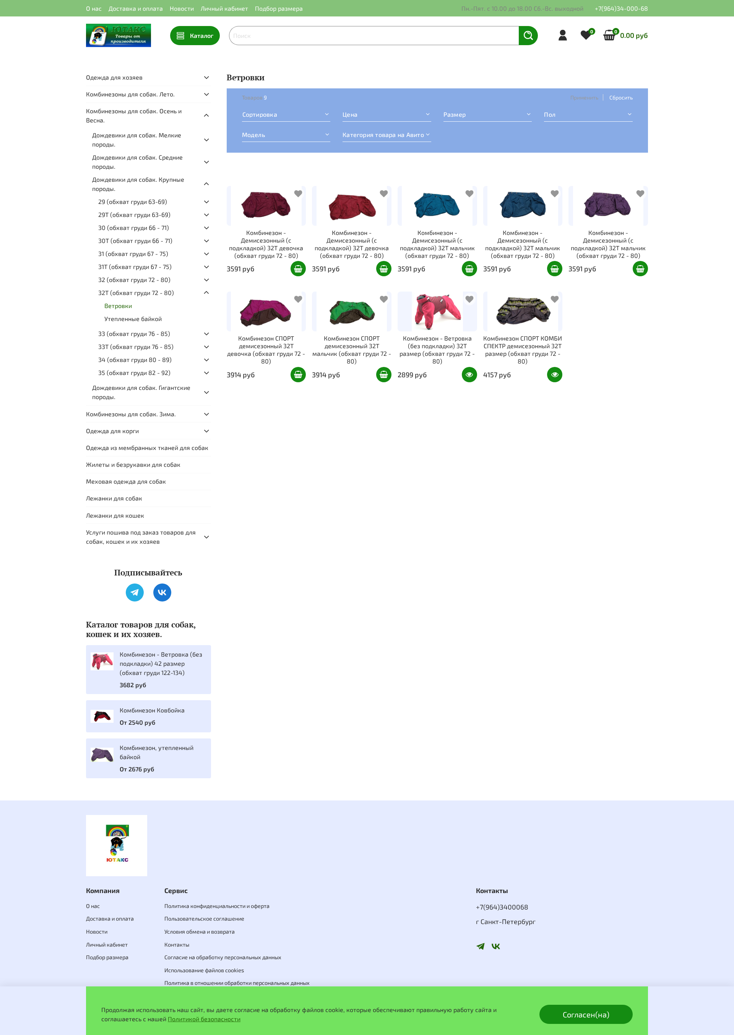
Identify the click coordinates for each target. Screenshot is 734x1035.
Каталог (201, 35)
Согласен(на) (586, 1014)
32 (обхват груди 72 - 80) (134, 279)
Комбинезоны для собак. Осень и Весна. (134, 115)
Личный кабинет (224, 8)
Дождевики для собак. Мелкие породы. (136, 139)
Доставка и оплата (136, 8)
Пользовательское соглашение (204, 918)
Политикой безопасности (204, 1018)
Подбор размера (279, 8)
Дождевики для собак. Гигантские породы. (141, 392)
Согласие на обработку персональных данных (222, 957)
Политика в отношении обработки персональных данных (237, 983)
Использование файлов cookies (204, 970)
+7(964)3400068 (502, 907)
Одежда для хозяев (114, 77)
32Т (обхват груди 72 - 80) (136, 292)
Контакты (176, 944)
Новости (182, 8)
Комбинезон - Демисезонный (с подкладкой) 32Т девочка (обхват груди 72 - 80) (266, 244)
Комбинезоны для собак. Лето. (130, 94)
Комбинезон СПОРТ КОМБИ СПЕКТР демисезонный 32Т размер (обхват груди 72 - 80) (522, 349)
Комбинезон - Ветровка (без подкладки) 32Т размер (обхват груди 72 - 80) (437, 349)
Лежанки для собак (114, 498)
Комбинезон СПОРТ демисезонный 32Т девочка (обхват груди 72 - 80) (266, 349)
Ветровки (118, 305)
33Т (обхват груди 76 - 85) (136, 346)
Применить (584, 97)
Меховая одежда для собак (126, 481)
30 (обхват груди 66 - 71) (133, 227)
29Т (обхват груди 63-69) (134, 214)
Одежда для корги (112, 430)
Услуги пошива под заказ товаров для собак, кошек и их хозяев (141, 536)
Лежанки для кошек (115, 515)
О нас (94, 8)
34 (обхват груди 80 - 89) (135, 359)
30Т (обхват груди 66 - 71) (135, 240)
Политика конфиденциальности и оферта (217, 906)
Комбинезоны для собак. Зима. (131, 413)
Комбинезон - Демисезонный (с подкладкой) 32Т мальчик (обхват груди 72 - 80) (437, 244)
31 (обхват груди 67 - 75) (133, 253)
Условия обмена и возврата (199, 931)
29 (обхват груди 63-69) (132, 201)
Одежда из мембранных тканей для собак (147, 447)
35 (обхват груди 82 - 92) (134, 372)
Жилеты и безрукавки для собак (133, 464)
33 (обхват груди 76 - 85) (134, 333)
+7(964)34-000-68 (621, 8)
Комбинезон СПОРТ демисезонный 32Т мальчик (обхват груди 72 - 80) (351, 349)
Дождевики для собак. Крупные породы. (138, 184)
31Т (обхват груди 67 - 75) (135, 266)
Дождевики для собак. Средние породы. (137, 161)
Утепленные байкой (133, 318)
